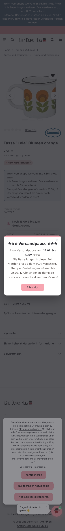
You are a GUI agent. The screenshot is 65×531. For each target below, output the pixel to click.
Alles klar (32, 287)
